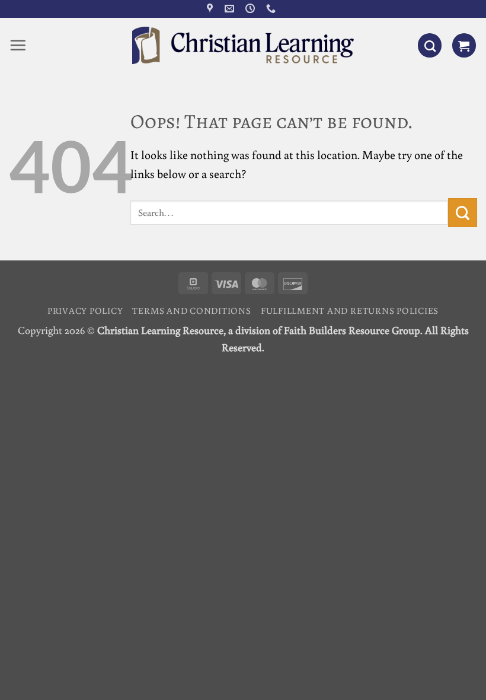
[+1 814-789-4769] (272, 8)
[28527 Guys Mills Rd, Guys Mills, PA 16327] (211, 8)
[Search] (430, 45)
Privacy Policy (85, 310)
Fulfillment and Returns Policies (350, 310)
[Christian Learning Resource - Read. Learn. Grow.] (243, 45)
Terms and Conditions (191, 310)
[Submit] (462, 212)
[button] (18, 45)
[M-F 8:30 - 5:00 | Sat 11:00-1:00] (251, 8)
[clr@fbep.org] (231, 8)
